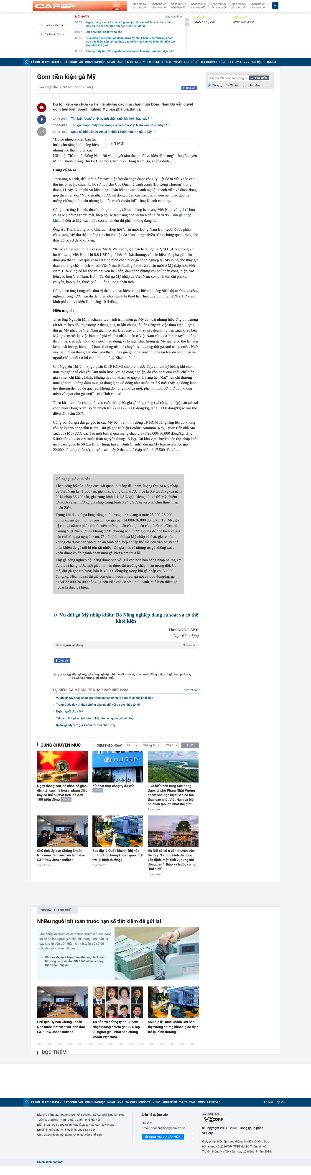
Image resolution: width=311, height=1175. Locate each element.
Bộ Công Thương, (83, 678)
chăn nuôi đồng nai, (149, 674)
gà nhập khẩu (105, 678)
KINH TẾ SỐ (191, 62)
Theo (125, 645)
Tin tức (235, 85)
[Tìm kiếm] (259, 77)
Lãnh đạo (254, 85)
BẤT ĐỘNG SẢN (73, 62)
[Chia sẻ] (41, 119)
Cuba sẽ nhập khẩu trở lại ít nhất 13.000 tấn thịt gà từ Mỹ (111, 132)
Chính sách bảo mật (50, 1162)
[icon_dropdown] (275, 5)
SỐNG (222, 62)
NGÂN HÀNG (115, 62)
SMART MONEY (135, 62)
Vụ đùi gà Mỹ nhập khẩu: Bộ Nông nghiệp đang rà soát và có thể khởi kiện (104, 698)
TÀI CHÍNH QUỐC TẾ (159, 62)
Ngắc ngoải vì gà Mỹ (69, 711)
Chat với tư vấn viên (165, 1136)
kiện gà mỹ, (79, 674)
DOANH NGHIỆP (95, 62)
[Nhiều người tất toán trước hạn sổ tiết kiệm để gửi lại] (157, 953)
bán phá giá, (182, 674)
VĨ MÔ (178, 62)
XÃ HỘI (35, 62)
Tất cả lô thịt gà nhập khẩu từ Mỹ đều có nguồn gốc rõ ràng (95, 718)
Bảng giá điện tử (54, 25)
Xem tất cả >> (192, 690)
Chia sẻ (190, 88)
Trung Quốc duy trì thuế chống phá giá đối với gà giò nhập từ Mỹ (98, 705)
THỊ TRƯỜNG (209, 62)
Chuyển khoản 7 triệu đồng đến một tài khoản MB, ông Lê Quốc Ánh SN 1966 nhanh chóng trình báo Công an (75, 961)
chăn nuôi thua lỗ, (123, 674)
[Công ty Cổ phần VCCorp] (238, 1117)
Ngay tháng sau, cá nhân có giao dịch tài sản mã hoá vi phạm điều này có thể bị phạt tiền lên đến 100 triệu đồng (62, 793)
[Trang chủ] (27, 62)
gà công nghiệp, (99, 674)
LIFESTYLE (235, 62)
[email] (41, 131)
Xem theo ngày (109, 745)
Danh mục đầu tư (54, 34)
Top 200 (280, 1102)
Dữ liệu (257, 62)
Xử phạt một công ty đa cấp (113, 786)
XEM (190, 745)
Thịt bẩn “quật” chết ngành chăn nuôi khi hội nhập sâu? (110, 119)
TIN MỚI (117, 143)
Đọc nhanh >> (174, 16)
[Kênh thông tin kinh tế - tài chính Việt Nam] (80, 6)
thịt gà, (168, 674)
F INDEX (270, 62)
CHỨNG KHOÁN (51, 62)
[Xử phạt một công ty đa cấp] (117, 766)
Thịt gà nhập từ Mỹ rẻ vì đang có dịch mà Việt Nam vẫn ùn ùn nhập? (119, 125)
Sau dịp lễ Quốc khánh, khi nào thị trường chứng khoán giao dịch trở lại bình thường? (117, 855)
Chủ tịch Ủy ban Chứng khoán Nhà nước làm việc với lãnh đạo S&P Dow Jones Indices (61, 855)
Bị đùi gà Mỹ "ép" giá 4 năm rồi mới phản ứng (85, 725)
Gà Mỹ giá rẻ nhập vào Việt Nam (98, 690)
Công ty (217, 85)
